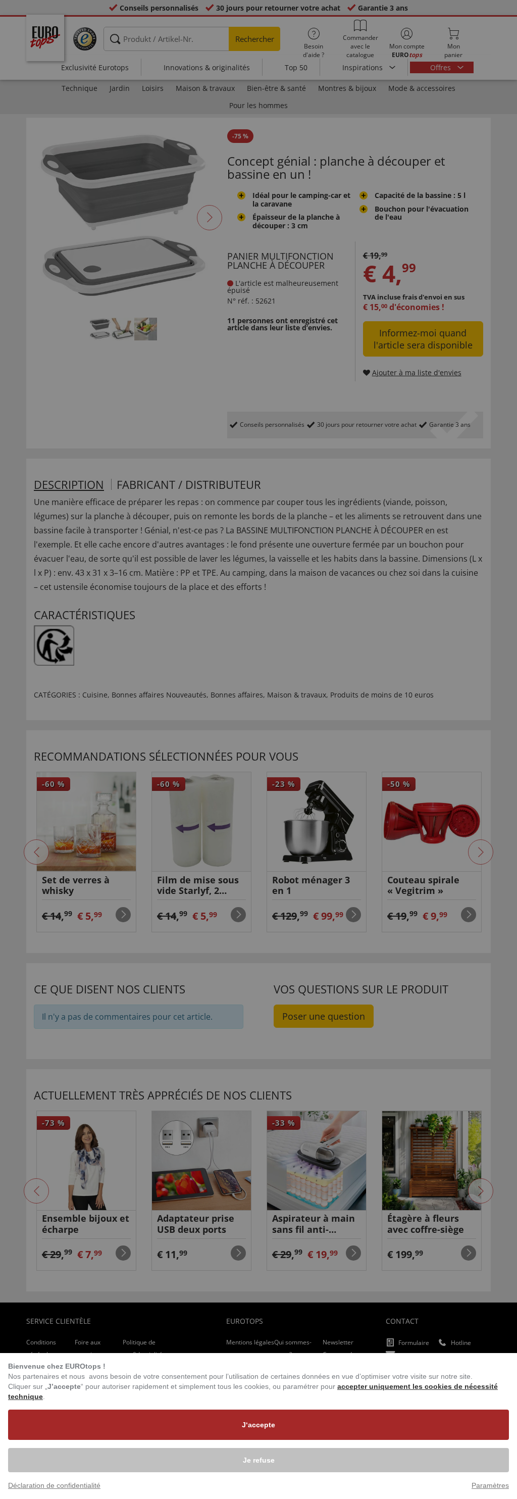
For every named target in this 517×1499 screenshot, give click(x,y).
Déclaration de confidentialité (54, 1485)
